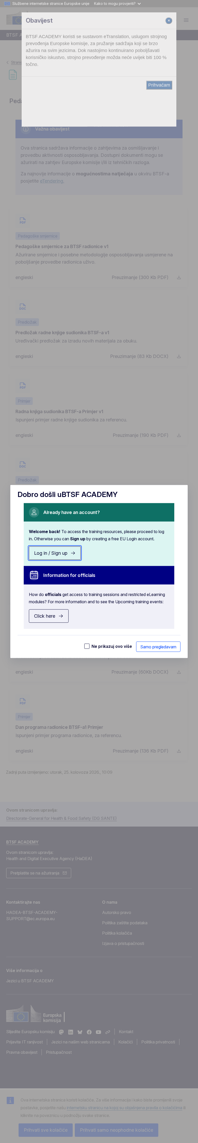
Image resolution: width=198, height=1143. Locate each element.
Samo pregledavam (158, 646)
